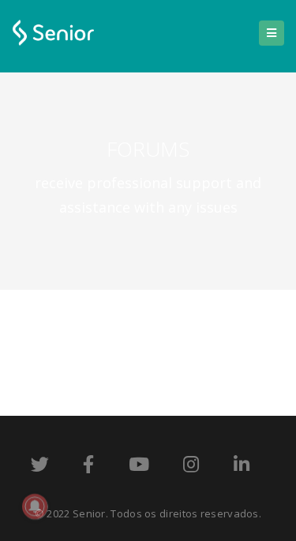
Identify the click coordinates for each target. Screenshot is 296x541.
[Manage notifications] (34, 506)
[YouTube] (139, 467)
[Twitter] (40, 467)
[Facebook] (88, 467)
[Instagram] (191, 467)
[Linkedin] (241, 467)
